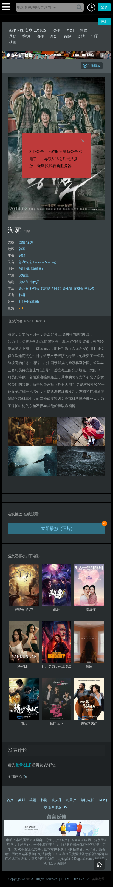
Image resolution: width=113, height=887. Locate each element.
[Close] (83, 141)
